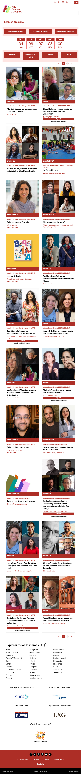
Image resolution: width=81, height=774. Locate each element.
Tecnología (57, 672)
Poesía (56, 655)
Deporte (9, 667)
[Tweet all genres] (41, 645)
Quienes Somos (23, 760)
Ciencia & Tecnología (14, 658)
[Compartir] (71, 2)
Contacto (40, 764)
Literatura (33, 670)
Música (32, 672)
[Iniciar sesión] (59, 2)
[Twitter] (35, 753)
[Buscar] (67, 2)
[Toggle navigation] (75, 13)
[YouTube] (46, 753)
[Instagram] (42, 753)
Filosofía (9, 678)
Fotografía (34, 650)
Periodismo (57, 652)
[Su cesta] (63, 2)
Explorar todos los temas (22, 645)
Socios (46, 760)
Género (33, 655)
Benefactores (59, 760)
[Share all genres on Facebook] (45, 645)
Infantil (32, 661)
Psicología (57, 661)
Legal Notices (43, 771)
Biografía (9, 655)
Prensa (36, 760)
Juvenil (32, 664)
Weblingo (76, 771)
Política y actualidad (61, 658)
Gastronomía (35, 652)
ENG (76, 2)
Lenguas (33, 667)
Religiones (57, 664)
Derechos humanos (14, 670)
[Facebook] (31, 753)
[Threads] (38, 753)
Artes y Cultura (12, 652)
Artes (8, 650)
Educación (10, 675)
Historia (33, 658)
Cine (7, 661)
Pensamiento (58, 650)
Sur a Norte (57, 670)
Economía (10, 672)
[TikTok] (50, 753)
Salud (55, 667)
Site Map (36, 771)
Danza (8, 664)
